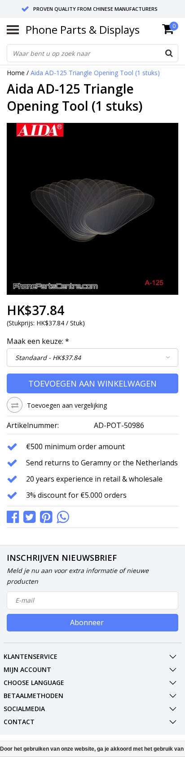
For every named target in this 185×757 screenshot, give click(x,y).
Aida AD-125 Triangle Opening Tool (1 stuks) (95, 72)
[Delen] (15, 516)
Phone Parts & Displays (83, 29)
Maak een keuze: (38, 341)
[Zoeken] (169, 53)
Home (16, 72)
